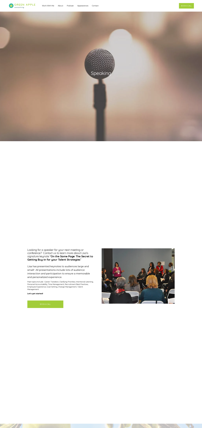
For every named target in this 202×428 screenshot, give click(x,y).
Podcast (70, 6)
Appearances (82, 6)
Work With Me (48, 6)
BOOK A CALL (186, 6)
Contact (95, 6)
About (60, 6)
